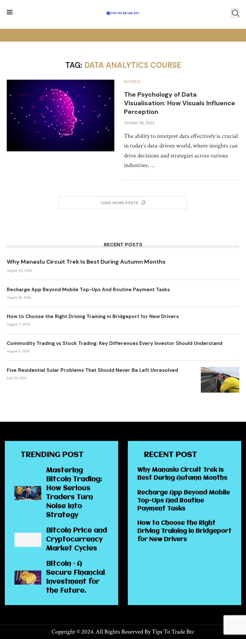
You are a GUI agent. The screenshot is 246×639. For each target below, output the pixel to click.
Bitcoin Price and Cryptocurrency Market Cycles (76, 539)
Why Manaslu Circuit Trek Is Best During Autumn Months (86, 262)
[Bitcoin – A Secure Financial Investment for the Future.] (27, 578)
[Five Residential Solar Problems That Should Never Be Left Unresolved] (220, 380)
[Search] (235, 13)
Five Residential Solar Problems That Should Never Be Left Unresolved (92, 370)
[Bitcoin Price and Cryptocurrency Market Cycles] (27, 540)
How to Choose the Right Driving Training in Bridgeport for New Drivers (93, 316)
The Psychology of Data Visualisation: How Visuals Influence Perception (179, 103)
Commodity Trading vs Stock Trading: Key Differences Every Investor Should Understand (114, 343)
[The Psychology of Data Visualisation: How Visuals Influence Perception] (60, 115)
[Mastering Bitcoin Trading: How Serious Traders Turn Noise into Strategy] (27, 493)
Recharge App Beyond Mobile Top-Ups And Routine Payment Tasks (88, 289)
